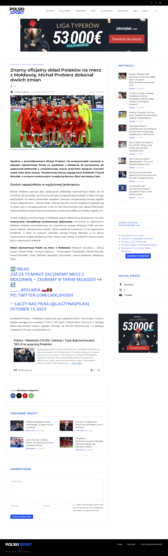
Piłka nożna (14, 64)
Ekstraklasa (30, 448)
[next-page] (124, 202)
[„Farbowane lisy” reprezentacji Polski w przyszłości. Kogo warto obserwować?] (122, 187)
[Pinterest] (25, 395)
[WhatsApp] (31, 395)
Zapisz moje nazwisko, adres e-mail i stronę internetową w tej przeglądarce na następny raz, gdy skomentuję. (88, 507)
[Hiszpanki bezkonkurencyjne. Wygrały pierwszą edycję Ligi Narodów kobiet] (66, 442)
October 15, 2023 (28, 309)
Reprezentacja (38, 64)
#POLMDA (31, 289)
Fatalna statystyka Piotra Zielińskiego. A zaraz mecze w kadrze (39, 425)
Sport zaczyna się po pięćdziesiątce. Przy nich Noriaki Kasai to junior (141, 162)
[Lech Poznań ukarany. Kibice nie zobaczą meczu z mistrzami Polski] (16, 442)
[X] (156, 3)
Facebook (128, 285)
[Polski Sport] (23, 11)
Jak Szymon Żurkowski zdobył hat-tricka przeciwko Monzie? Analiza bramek (143, 175)
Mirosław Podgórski (21, 92)
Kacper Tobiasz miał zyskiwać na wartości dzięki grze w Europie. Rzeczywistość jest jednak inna (142, 79)
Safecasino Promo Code (132, 235)
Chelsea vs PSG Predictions (133, 242)
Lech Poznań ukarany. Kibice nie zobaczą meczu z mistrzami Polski (40, 443)
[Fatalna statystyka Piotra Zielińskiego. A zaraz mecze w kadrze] (16, 425)
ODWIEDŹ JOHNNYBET (138, 256)
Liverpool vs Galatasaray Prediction (137, 238)
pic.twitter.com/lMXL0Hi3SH (41, 295)
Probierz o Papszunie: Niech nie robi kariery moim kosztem (89, 425)
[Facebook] (152, 3)
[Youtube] (160, 3)
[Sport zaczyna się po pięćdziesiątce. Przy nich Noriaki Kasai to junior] (122, 159)
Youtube (128, 295)
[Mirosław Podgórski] (12, 92)
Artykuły (132, 88)
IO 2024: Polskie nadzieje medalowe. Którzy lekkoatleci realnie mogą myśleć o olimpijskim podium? (141, 99)
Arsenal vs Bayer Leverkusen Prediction (139, 245)
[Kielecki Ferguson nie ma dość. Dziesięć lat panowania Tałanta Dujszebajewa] (122, 113)
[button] (156, 11)
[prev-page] (120, 202)
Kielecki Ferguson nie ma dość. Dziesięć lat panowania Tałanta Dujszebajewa (143, 115)
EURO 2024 (26, 64)
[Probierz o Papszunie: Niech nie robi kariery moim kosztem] (66, 425)
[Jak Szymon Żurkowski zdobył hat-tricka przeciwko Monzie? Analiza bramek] (122, 173)
